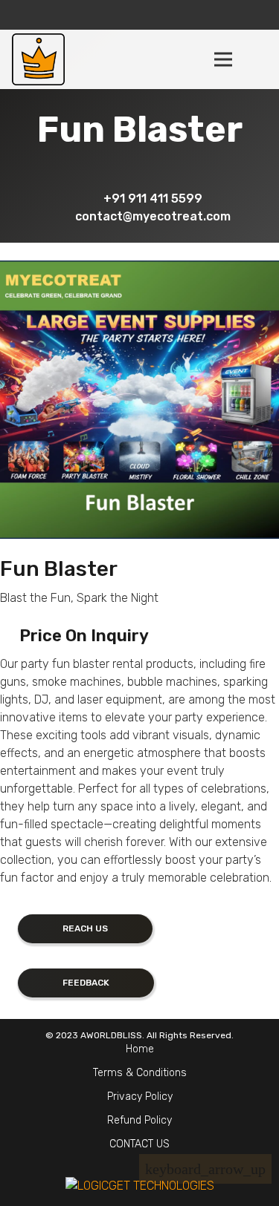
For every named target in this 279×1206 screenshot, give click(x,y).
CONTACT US (139, 1144)
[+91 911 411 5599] (90, 198)
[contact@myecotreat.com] (61, 216)
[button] (258, 59)
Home (140, 1049)
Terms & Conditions (140, 1072)
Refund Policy (139, 1120)
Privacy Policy (140, 1096)
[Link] (38, 59)
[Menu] (223, 59)
